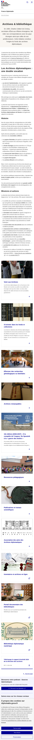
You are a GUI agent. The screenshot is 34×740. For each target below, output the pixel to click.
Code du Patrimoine (16, 58)
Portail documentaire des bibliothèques (13, 606)
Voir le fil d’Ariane (5, 15)
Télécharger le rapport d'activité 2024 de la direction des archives (16, 660)
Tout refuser (17, 732)
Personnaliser (17, 737)
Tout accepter (17, 728)
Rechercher (27, 2)
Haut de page (29, 673)
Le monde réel (13, 255)
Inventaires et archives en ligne (16, 574)
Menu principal (31, 2)
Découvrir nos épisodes (17, 688)
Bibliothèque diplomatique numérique (14, 645)
